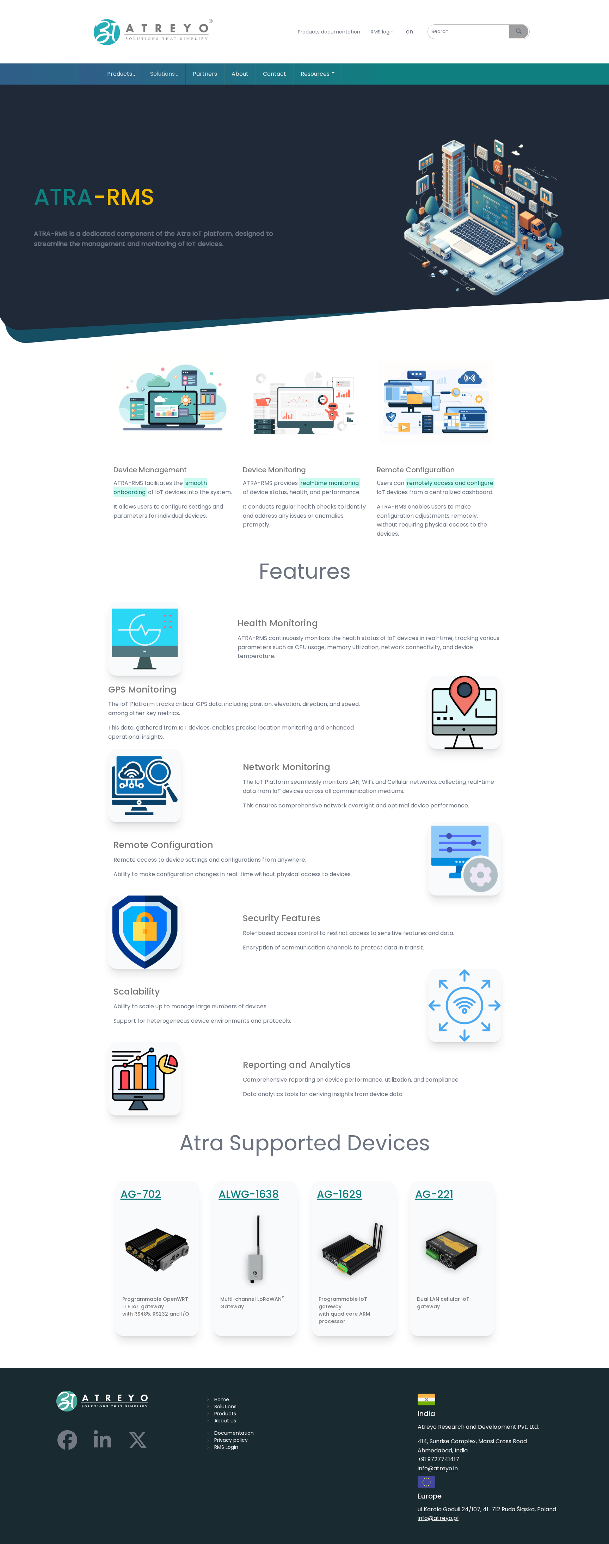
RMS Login (226, 1447)
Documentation (234, 1433)
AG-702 (141, 1194)
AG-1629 (339, 1194)
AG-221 (434, 1194)
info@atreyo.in (438, 1468)
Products (119, 74)
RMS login (382, 32)
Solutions (162, 74)
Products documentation (329, 32)
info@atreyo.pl (438, 1518)
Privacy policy (231, 1440)
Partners (205, 74)
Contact (274, 74)
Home (221, 1399)
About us (225, 1420)
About (240, 74)
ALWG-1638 (249, 1194)
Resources (316, 74)
